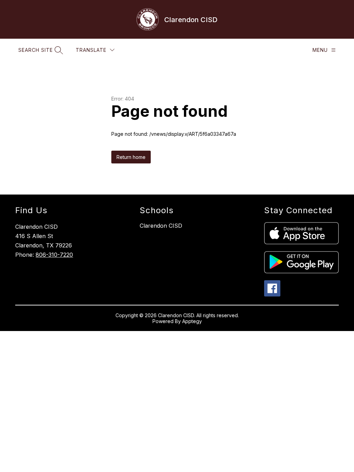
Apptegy (192, 321)
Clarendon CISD (161, 225)
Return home (131, 157)
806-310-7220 (54, 254)
